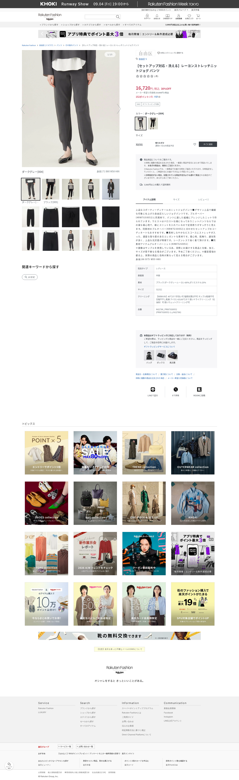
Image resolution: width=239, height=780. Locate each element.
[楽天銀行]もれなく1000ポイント (156, 10)
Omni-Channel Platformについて (136, 734)
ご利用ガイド (128, 717)
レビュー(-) (203, 199)
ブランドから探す (88, 708)
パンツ (59, 45)
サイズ (176, 199)
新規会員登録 (170, 708)
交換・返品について (184, 374)
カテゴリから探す (88, 717)
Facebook (168, 712)
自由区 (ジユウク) (46, 45)
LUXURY (42, 712)
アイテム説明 (149, 199)
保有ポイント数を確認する (176, 761)
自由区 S (143, 58)
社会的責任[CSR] (99, 772)
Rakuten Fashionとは (131, 712)
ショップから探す (88, 712)
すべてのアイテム (88, 726)
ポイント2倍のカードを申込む (137, 761)
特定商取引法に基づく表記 (133, 730)
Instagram (168, 716)
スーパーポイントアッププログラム (137, 708)
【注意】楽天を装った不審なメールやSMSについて (119, 649)
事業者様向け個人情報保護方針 (77, 772)
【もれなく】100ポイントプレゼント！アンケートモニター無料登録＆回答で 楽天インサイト (96, 753)
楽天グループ (180, 10)
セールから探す (87, 721)
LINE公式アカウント (173, 721)
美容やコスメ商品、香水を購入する (97, 761)
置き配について (166, 374)
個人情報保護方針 (55, 772)
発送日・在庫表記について (146, 374)
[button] (71, 109)
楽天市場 (195, 10)
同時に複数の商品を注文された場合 (150, 378)
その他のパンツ (71, 45)
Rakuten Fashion (29, 45)
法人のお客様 (128, 726)
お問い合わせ (128, 721)
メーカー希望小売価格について (180, 378)
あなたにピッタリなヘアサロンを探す (53, 761)
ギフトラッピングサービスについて (159, 346)
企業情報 (41, 772)
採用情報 (111, 772)
